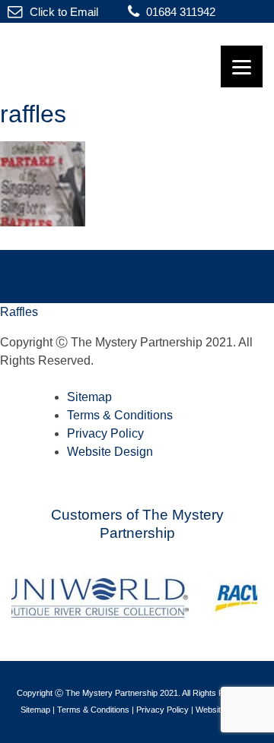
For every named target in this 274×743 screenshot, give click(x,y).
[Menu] (242, 66)
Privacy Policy (105, 433)
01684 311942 (179, 11)
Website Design (110, 451)
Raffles (19, 311)
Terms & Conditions (120, 415)
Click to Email (62, 11)
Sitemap (89, 396)
